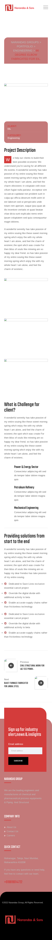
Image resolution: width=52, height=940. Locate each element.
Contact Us (12, 831)
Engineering (14, 138)
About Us (11, 827)
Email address (15, 744)
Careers (11, 835)
